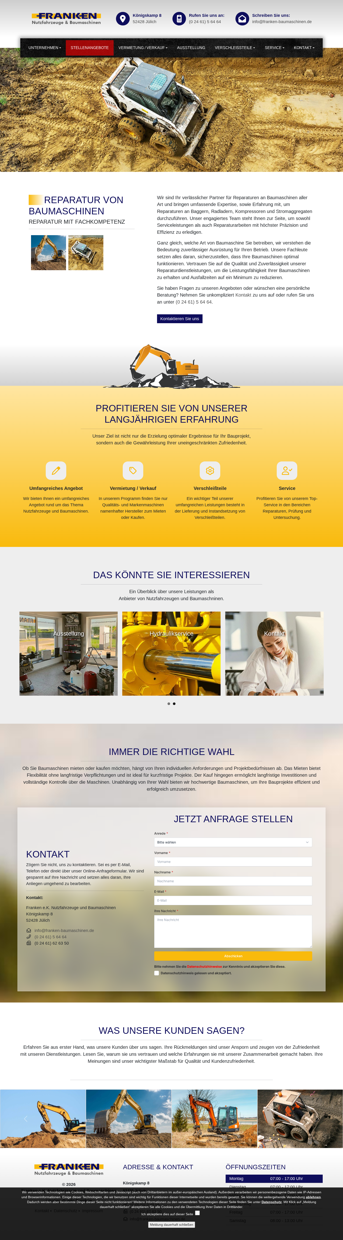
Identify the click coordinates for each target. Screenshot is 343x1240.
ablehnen (313, 1197)
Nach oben (302, 1181)
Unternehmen (43, 48)
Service (273, 48)
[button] (26, 1118)
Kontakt (303, 48)
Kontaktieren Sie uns (179, 318)
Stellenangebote (90, 48)
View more (68, 654)
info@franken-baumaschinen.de (282, 21)
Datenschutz (272, 1202)
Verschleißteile (233, 48)
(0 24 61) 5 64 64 (205, 21)
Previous (5, 110)
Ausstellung (191, 48)
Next (338, 110)
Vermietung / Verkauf (142, 48)
